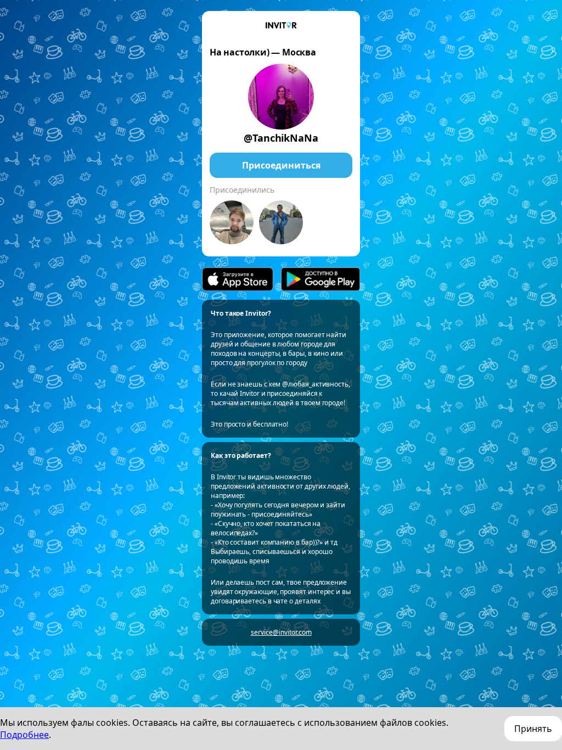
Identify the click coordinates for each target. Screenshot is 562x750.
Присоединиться (281, 165)
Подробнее (24, 735)
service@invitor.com (281, 632)
